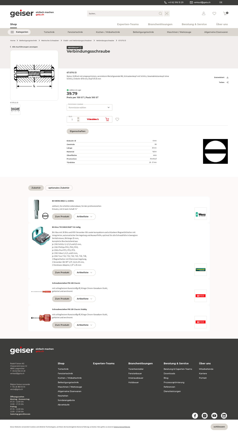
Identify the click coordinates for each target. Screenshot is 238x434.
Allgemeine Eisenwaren (216, 32)
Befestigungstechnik (143, 32)
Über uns (222, 24)
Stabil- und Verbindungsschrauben (77, 40)
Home (12, 40)
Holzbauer (133, 382)
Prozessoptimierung (174, 382)
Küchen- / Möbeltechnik (108, 32)
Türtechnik (49, 32)
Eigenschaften (77, 131)
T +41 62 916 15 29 (17, 371)
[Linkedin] (224, 416)
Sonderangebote (66, 400)
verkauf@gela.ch (202, 2)
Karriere (203, 373)
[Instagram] (205, 416)
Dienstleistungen (172, 391)
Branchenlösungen (160, 24)
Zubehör (36, 188)
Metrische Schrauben (50, 40)
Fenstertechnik (75, 32)
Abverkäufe (63, 405)
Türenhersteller (136, 369)
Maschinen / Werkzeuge (179, 32)
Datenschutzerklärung (122, 427)
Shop (13, 24)
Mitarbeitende (206, 369)
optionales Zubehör (58, 188)
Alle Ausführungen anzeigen (25, 47)
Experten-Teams (128, 24)
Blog (166, 378)
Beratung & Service (194, 24)
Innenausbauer (135, 378)
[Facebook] (195, 416)
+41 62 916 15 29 (175, 2)
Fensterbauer (135, 373)
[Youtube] (214, 416)
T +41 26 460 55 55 (17, 386)
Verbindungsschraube (105, 40)
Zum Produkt (62, 216)
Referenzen (169, 387)
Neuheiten (63, 396)
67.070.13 (122, 40)
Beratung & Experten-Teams (178, 369)
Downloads (169, 373)
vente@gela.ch (16, 389)
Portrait (203, 378)
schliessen (219, 427)
